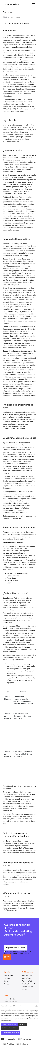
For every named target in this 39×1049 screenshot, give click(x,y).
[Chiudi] (36, 1006)
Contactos (7, 984)
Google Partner (27, 975)
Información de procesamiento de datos (10, 1002)
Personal (7, 978)
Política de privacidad (11, 415)
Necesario (11, 1039)
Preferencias (26, 1039)
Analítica (10, 1044)
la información (23, 953)
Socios (6, 981)
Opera (9, 583)
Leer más (8, 1020)
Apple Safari (11, 578)
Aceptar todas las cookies (10, 1033)
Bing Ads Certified (28, 984)
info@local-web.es (10, 910)
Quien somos (8, 975)
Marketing (24, 1044)
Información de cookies (9, 1028)
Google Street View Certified (27, 980)
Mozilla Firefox (12, 580)
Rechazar (22, 1024)
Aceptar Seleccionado (9, 1024)
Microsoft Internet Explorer (17, 573)
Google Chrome (13, 576)
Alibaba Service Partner (27, 988)
